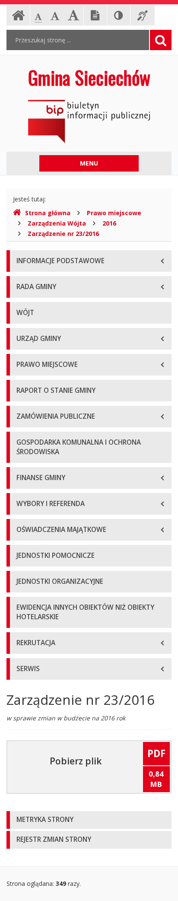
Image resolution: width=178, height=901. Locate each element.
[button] (89, 820)
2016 (109, 223)
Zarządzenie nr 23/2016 (63, 233)
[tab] (89, 820)
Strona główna (47, 213)
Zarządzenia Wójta (57, 223)
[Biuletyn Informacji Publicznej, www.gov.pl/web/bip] (89, 121)
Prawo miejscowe (114, 213)
